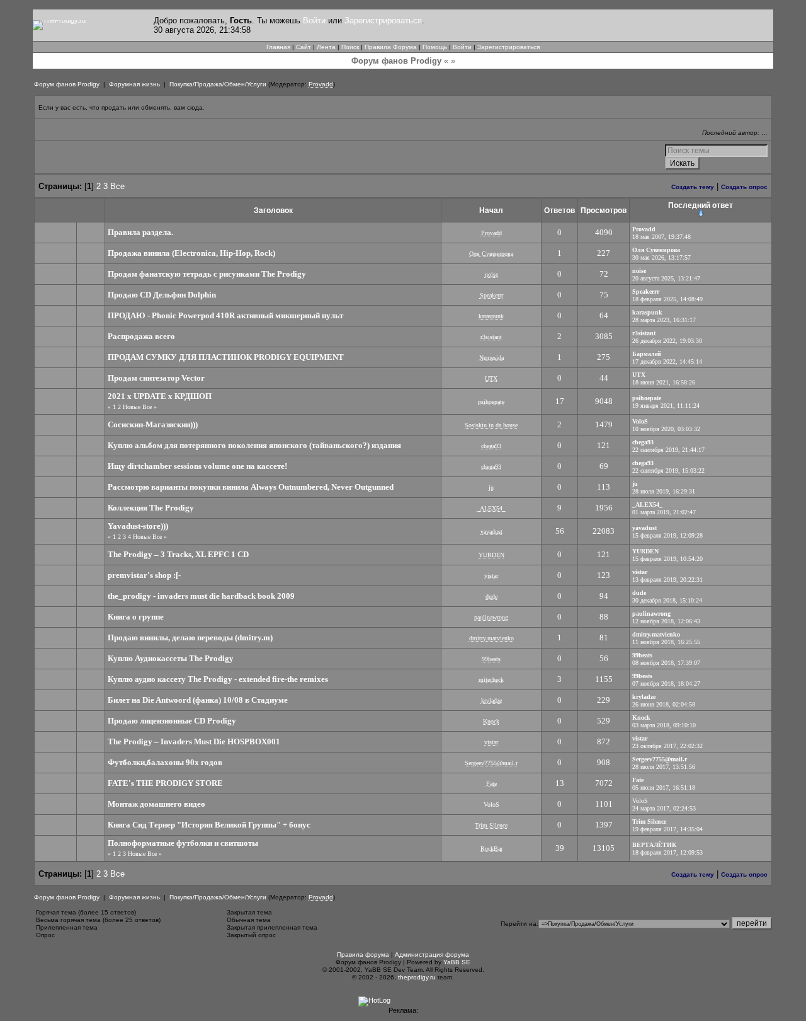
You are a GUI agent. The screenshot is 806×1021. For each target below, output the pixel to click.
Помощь (435, 46)
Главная (278, 46)
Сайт (303, 46)
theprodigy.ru (417, 977)
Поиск (350, 46)
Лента (326, 46)
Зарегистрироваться (383, 20)
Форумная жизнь (134, 84)
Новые (131, 406)
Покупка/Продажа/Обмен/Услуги (217, 84)
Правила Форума (391, 46)
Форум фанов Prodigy (66, 84)
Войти (314, 20)
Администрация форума (432, 954)
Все (117, 186)
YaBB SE (456, 962)
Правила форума (363, 954)
